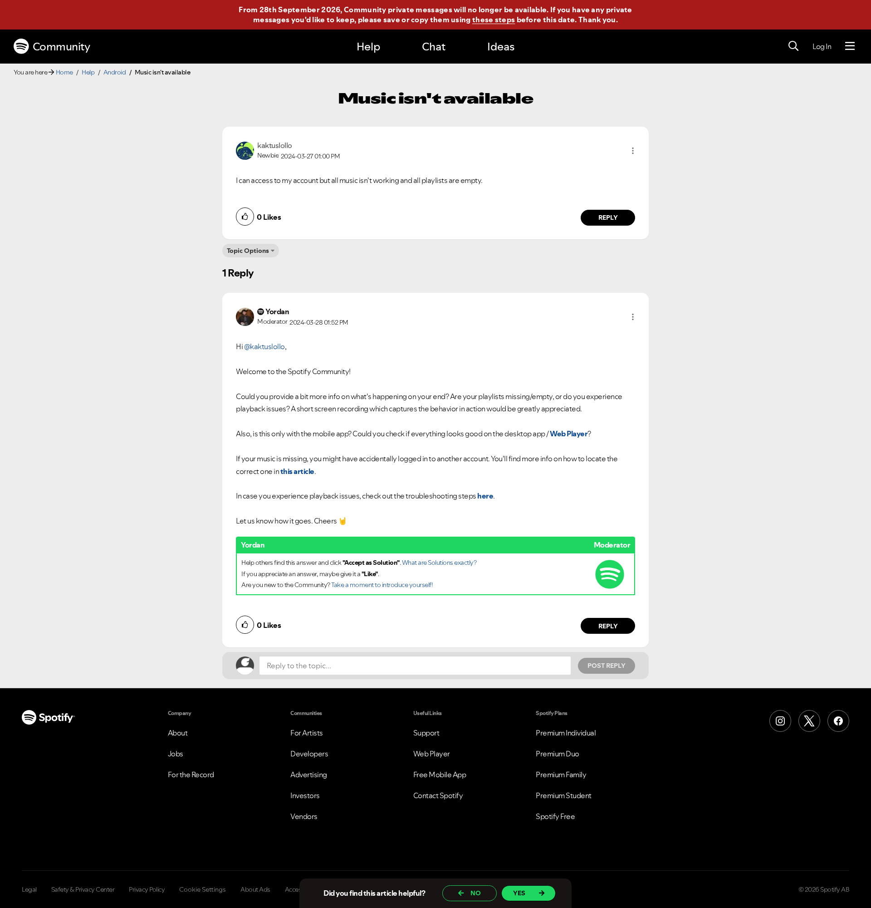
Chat (433, 46)
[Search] (793, 46)
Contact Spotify (438, 795)
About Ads (255, 889)
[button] (633, 151)
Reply (608, 217)
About (178, 733)
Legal (29, 889)
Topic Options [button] (248, 250)
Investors (305, 795)
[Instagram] (780, 721)
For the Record (191, 775)
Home (64, 72)
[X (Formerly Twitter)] (809, 721)
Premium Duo (557, 754)
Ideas (500, 46)
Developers (309, 754)
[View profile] (245, 150)
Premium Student (564, 795)
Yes (519, 893)
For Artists (306, 733)
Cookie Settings (202, 889)
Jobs (175, 754)
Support (426, 733)
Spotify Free (555, 816)
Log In (821, 46)
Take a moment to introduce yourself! (382, 584)
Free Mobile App (439, 775)
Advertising (308, 775)
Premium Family (561, 775)
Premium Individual (566, 733)
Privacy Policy (147, 889)
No (475, 893)
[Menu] (849, 46)
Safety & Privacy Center (83, 889)
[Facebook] (838, 721)
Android (114, 72)
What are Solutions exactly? (439, 562)
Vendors (304, 816)
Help (368, 46)
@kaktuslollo (264, 346)
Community (61, 46)
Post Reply (606, 665)
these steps (493, 20)
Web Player (431, 754)
